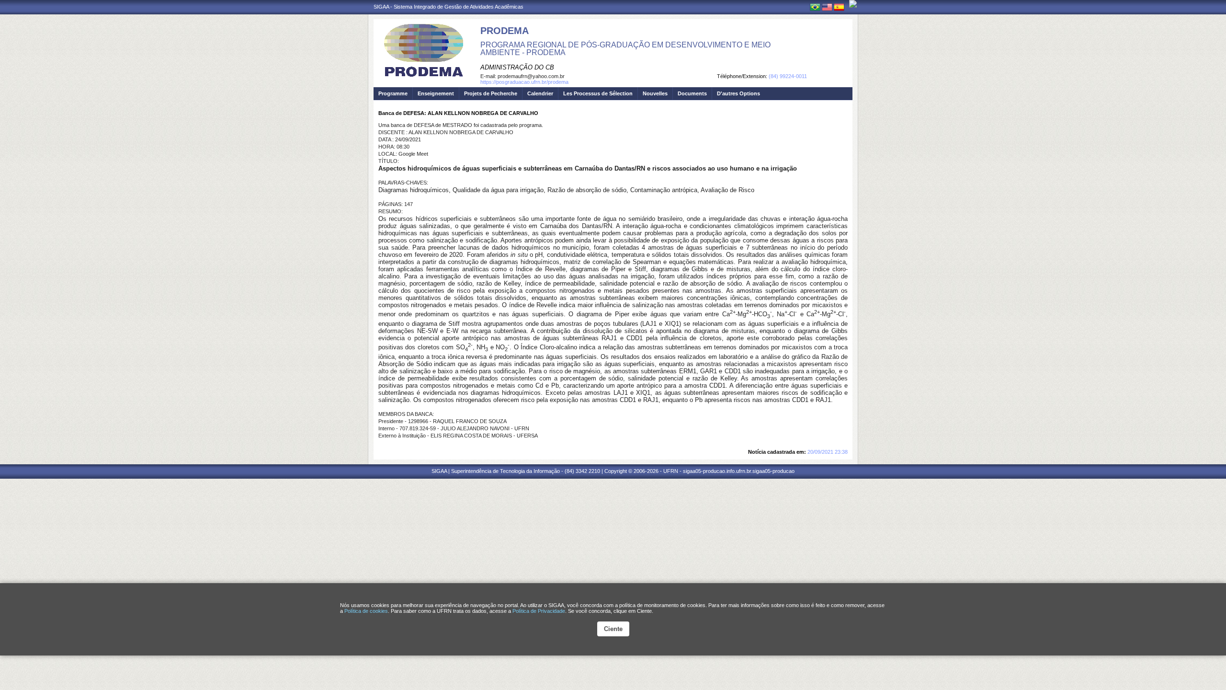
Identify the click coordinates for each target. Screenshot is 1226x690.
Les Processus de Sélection (598, 93)
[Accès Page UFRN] (853, 4)
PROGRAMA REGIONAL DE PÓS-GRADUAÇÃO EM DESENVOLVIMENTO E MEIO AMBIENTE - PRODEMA (625, 49)
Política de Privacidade (538, 611)
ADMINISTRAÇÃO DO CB (517, 67)
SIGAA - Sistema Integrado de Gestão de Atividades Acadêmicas (448, 7)
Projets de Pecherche (490, 93)
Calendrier (540, 93)
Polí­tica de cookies (366, 611)
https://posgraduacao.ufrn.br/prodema (524, 82)
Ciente (613, 628)
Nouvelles (655, 93)
